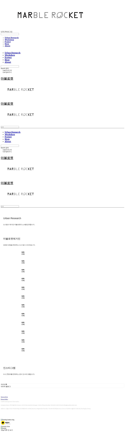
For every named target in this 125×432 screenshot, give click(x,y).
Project (8, 42)
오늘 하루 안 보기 (7, 430)
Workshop (9, 40)
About (7, 46)
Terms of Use (4, 397)
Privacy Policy (4, 399)
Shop (7, 44)
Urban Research (12, 38)
